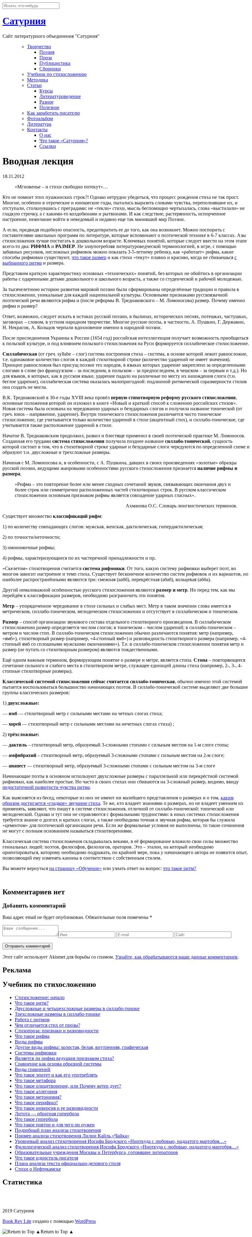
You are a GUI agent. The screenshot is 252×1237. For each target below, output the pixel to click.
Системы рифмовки (36, 1052)
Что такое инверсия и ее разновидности (56, 1108)
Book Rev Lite (16, 1221)
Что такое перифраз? (36, 1102)
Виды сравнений (32, 1069)
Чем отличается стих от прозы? (47, 1025)
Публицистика (54, 63)
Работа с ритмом (32, 1019)
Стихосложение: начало (40, 997)
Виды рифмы (29, 1041)
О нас (45, 135)
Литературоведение (60, 96)
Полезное (49, 107)
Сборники (50, 68)
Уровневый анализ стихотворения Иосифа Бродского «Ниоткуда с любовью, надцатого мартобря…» (120, 1141)
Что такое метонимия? (38, 1097)
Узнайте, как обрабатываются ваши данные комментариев (176, 956)
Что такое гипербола (36, 1119)
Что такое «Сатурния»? (63, 140)
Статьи (34, 85)
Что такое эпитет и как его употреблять (56, 1074)
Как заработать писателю (53, 113)
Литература (39, 124)
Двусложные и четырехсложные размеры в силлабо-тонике (77, 1008)
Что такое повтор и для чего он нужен (55, 1124)
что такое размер (89, 257)
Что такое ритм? (32, 1003)
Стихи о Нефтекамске (38, 1169)
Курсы (46, 90)
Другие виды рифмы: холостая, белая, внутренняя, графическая (81, 1047)
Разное (46, 101)
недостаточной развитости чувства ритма (46, 787)
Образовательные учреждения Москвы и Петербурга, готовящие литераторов (96, 1152)
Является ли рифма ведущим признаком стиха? (64, 1058)
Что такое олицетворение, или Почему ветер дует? (68, 1086)
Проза (45, 57)
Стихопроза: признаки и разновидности (57, 1030)
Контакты (37, 129)
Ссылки (47, 146)
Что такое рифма (32, 1036)
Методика (37, 79)
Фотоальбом (40, 118)
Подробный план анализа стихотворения (58, 1130)
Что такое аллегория (36, 1091)
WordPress (85, 1221)
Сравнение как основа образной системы (58, 1063)
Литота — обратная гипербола (47, 1113)
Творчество (39, 46)
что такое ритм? (179, 868)
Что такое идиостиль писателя (46, 1157)
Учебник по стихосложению (57, 74)
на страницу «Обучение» (75, 868)
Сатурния (24, 20)
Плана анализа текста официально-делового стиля (67, 1163)
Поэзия (46, 52)
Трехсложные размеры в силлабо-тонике (57, 1014)
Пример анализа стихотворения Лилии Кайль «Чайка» (72, 1135)
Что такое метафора (35, 1080)
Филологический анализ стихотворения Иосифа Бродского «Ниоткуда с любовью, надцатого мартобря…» (127, 1146)
